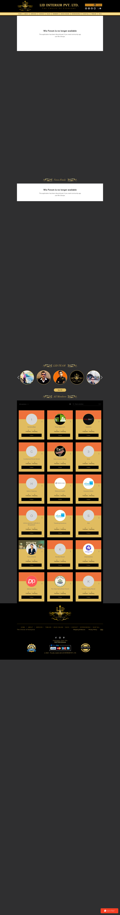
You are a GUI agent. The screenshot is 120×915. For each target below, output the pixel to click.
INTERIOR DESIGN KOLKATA (34, 632)
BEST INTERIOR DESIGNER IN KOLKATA (58, 632)
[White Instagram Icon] (60, 638)
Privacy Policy (93, 629)
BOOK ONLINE (58, 627)
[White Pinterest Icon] (64, 638)
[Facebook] (92, 8)
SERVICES (39, 627)
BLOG (67, 627)
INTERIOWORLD (85, 627)
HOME (23, 627)
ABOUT (30, 627)
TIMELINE (48, 627)
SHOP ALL (96, 627)
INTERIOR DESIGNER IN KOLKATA (84, 632)
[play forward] (101, 377)
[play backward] (18, 377)
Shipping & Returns (79, 629)
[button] (99, 8)
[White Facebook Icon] (56, 638)
